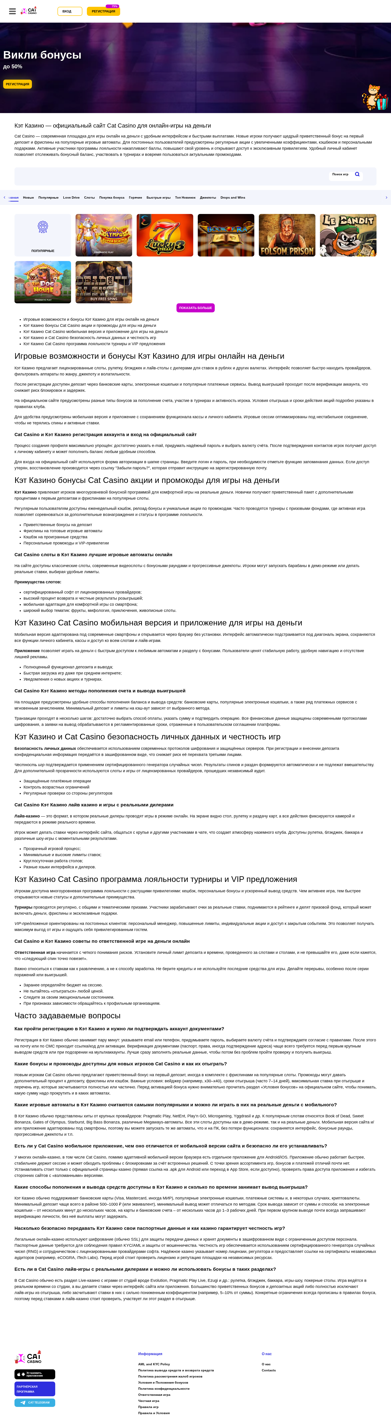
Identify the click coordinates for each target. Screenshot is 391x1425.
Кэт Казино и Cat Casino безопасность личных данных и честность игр (90, 337)
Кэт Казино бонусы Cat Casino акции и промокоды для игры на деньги (90, 325)
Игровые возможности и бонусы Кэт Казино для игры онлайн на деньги (91, 319)
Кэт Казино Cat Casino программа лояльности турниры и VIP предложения (94, 344)
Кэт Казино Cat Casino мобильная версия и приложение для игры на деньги (96, 331)
